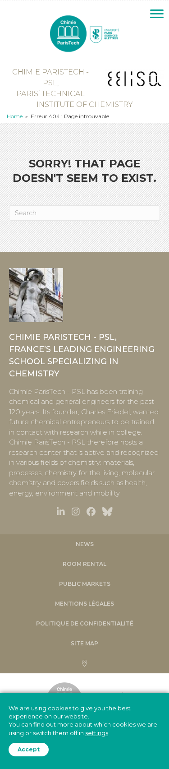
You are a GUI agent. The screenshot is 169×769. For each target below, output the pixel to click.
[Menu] (157, 14)
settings (96, 733)
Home (15, 116)
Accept (29, 749)
